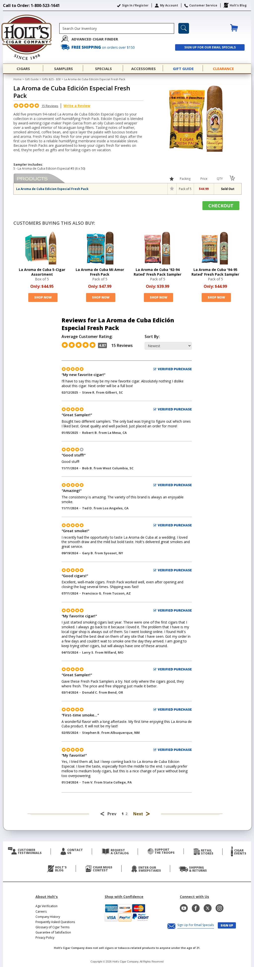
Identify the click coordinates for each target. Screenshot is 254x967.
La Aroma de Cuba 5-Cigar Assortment (42, 272)
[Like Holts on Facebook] (196, 908)
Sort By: (152, 336)
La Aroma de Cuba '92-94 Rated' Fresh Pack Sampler (157, 272)
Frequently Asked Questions (55, 922)
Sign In (127, 5)
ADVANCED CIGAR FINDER (94, 39)
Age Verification (46, 906)
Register (142, 5)
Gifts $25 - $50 (51, 79)
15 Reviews (49, 106)
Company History (47, 917)
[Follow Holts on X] (208, 908)
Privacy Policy (44, 937)
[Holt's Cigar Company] (31, 37)
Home (17, 79)
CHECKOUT (220, 206)
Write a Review (77, 105)
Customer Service (203, 5)
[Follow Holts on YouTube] (184, 908)
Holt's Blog (238, 5)
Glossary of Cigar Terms (52, 927)
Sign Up (227, 925)
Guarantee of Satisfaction (53, 932)
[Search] (183, 28)
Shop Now (43, 297)
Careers (41, 911)
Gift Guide (32, 79)
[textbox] (116, 28)
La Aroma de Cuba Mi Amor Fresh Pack (100, 272)
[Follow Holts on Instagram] (219, 908)
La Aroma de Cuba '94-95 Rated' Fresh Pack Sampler (215, 272)
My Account (169, 5)
